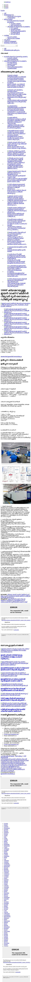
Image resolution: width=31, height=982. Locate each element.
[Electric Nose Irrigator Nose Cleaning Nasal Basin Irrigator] (15, 685)
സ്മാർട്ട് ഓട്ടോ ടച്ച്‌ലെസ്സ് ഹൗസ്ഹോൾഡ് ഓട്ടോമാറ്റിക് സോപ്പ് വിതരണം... (16, 228)
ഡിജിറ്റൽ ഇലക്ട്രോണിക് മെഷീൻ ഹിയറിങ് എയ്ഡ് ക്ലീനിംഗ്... (13, 710)
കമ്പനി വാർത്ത (12, 37)
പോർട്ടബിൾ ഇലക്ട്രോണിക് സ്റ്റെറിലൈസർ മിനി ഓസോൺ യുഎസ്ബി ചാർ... (16, 274)
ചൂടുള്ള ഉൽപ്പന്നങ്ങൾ (7, 756)
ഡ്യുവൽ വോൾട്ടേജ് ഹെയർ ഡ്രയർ (14, 759)
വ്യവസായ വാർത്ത (13, 38)
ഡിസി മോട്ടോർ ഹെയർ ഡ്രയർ (10, 759)
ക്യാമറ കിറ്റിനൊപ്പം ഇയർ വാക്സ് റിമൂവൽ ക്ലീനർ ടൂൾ (16, 154)
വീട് (5, 13)
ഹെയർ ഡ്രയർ (15, 23)
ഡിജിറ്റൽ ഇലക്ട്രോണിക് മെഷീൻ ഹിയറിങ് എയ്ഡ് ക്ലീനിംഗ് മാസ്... (15, 167)
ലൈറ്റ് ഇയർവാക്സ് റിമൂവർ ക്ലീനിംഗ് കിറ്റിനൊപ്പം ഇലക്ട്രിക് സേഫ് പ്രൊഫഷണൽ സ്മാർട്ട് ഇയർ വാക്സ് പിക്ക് (14, 600)
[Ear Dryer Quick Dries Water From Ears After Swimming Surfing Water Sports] (15, 651)
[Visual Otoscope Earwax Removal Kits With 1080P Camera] (15, 695)
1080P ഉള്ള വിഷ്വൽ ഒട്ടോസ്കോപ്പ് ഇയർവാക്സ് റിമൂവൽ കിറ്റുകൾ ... (13, 699)
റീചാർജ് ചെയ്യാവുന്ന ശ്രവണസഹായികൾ (13, 770)
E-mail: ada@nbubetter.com (11, 734)
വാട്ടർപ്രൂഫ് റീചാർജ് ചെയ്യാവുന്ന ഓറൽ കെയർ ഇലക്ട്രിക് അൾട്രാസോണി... (16, 261)
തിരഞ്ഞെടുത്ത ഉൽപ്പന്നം (12, 50)
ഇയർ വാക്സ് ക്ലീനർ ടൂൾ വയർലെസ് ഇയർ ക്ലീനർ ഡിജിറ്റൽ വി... (15, 215)
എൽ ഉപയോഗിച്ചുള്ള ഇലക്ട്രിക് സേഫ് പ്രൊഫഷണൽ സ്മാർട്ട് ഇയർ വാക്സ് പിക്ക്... (17, 180)
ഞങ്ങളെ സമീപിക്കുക (10, 42)
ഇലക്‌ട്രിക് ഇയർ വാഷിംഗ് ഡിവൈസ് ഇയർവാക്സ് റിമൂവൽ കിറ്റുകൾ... (15, 668)
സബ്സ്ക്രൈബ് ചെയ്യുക (9, 725)
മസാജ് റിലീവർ (15, 34)
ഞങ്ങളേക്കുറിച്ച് (9, 14)
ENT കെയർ (14, 28)
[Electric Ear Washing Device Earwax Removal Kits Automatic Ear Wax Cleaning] (15, 664)
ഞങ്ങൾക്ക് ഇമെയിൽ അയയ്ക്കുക (11, 356)
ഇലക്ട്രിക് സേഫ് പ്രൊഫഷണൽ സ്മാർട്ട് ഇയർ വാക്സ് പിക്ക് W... (13, 680)
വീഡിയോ (7, 40)
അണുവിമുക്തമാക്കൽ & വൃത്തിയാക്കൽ (18, 31)
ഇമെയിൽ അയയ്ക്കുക (8, 773)
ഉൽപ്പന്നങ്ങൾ (8, 19)
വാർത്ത (6, 35)
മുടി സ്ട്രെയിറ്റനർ (16, 25)
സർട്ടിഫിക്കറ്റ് (11, 17)
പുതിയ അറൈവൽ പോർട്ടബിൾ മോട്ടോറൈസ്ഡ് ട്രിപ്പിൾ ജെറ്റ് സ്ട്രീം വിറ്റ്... (17, 101)
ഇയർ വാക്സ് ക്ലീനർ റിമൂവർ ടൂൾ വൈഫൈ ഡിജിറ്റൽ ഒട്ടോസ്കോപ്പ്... (16, 192)
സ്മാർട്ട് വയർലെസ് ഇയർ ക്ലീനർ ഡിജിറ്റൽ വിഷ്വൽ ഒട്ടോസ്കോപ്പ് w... (15, 203)
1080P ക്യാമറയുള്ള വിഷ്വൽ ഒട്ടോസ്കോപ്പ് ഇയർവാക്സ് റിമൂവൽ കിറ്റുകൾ (16, 285)
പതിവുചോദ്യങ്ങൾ (10, 41)
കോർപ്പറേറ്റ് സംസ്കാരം (14, 16)
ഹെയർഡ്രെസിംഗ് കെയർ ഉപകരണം (16, 56)
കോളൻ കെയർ (15, 29)
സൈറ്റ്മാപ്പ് (18, 756)
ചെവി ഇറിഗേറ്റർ (11, 765)
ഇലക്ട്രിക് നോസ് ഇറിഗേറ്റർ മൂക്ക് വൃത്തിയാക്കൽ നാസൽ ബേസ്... (13, 689)
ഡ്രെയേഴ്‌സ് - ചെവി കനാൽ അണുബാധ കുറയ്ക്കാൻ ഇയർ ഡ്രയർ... (17, 113)
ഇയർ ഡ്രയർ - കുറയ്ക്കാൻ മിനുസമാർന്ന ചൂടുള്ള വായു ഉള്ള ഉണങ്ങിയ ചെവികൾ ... (16, 85)
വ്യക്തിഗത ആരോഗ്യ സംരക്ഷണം (18, 26)
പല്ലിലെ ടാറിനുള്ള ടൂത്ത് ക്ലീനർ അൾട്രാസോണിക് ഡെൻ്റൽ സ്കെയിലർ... (15, 126)
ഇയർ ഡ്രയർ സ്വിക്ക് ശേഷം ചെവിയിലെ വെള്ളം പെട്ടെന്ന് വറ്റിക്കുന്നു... (11, 656)
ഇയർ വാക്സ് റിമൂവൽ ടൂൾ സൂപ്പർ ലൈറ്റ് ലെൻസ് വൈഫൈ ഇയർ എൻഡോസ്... (17, 242)
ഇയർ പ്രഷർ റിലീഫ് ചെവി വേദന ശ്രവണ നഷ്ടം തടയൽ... (16, 147)
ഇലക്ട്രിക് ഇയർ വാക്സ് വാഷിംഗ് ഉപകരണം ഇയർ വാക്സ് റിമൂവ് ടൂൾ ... (15, 138)
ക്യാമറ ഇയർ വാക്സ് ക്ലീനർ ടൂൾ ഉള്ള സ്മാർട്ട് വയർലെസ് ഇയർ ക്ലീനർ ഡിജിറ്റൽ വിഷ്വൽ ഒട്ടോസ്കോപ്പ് (15, 596)
